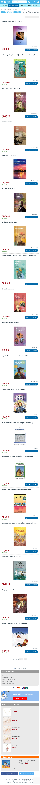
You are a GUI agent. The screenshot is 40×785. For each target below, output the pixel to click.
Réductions (7, 757)
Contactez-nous (7, 781)
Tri (24, 16)
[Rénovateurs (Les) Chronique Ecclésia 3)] (20, 436)
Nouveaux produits (10, 704)
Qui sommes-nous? (8, 677)
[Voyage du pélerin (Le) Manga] (20, 403)
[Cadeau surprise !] (20, 668)
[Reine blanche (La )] (20, 236)
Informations (8, 672)
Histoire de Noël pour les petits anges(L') (27, 761)
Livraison (5, 675)
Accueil (3, 9)
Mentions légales (7, 681)
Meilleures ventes (13, 5)
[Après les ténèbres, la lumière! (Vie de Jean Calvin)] (20, 369)
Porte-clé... (15, 745)
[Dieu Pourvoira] (20, 302)
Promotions (7, 779)
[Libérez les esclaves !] (20, 336)
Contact (35, 5)
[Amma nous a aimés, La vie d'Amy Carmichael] (20, 269)
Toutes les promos (20, 769)
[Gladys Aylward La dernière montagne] (20, 503)
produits (16, 659)
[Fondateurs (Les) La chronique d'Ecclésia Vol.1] (20, 536)
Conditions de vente (8, 679)
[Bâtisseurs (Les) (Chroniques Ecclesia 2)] (20, 470)
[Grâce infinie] (20, 135)
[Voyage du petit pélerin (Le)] (20, 603)
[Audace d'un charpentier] (20, 570)
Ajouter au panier (31, 49)
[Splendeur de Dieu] (20, 169)
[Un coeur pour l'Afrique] (20, 102)
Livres (10, 9)
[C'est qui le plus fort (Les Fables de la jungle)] (20, 68)
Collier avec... (16, 718)
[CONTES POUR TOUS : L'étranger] (20, 637)
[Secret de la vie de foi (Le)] (20, 35)
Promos (29, 5)
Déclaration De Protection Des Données (20, 782)
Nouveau (5, 5)
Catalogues (23, 5)
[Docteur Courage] (20, 202)
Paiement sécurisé (8, 683)
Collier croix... (16, 709)
